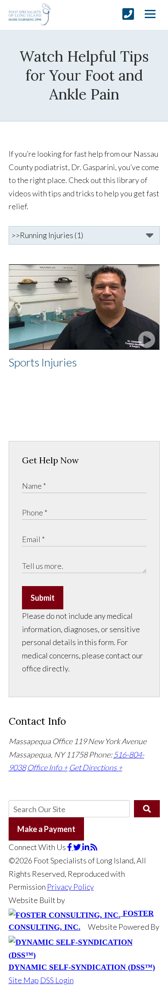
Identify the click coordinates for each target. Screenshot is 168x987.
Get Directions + (95, 767)
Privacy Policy (70, 886)
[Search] (146, 808)
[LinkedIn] (86, 847)
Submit (43, 597)
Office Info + (47, 767)
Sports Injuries (43, 362)
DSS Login (57, 980)
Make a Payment (46, 829)
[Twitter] (77, 847)
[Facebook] (70, 847)
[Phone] (128, 14)
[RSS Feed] (93, 847)
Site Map (24, 980)
